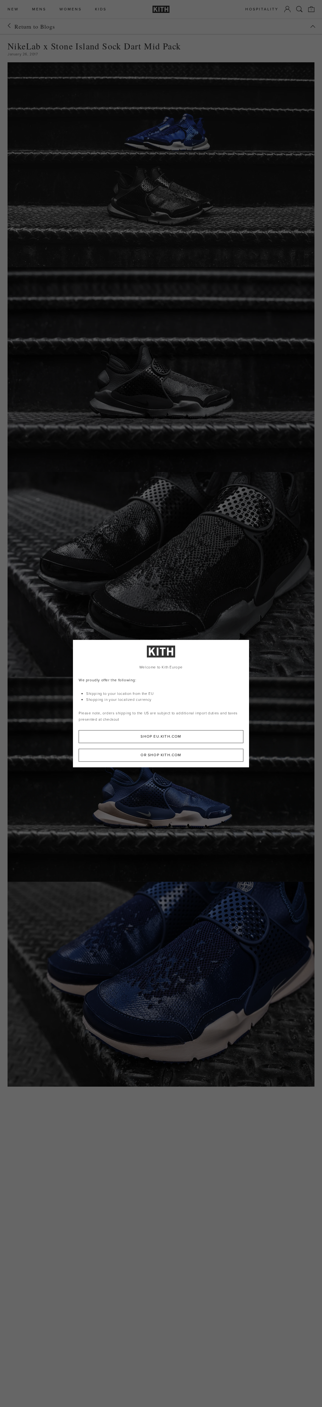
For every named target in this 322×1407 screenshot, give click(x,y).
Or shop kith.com (161, 755)
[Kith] (161, 9)
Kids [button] (101, 9)
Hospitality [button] (262, 9)
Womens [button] (70, 9)
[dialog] (161, 703)
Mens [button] (39, 9)
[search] (299, 9)
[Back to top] (312, 26)
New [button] (13, 9)
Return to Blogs (34, 26)
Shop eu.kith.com (161, 736)
